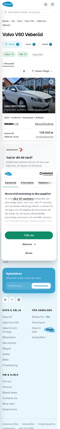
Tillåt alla (29, 235)
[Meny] (52, 4)
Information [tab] (27, 182)
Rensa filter (38, 54)
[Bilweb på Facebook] (5, 300)
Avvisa (28, 253)
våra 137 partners (23, 198)
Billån (5, 359)
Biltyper (6, 348)
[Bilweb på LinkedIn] (19, 300)
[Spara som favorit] (51, 81)
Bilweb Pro (41, 317)
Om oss (6, 381)
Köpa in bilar (36, 329)
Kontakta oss (10, 398)
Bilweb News (9, 392)
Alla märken (9, 343)
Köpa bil (7, 317)
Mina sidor (8, 403)
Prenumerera (41, 285)
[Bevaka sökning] (24, 71)
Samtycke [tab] (10, 182)
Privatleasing (10, 365)
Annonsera (38, 322)
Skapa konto (9, 409)
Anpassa (27, 244)
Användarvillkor (10, 423)
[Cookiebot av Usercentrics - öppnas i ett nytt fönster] (40, 174)
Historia (7, 387)
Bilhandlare (9, 337)
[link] (11, 123)
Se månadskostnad (44, 136)
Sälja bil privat (10, 322)
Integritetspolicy (46, 423)
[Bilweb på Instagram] (12, 300)
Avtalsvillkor (39, 337)
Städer (6, 354)
